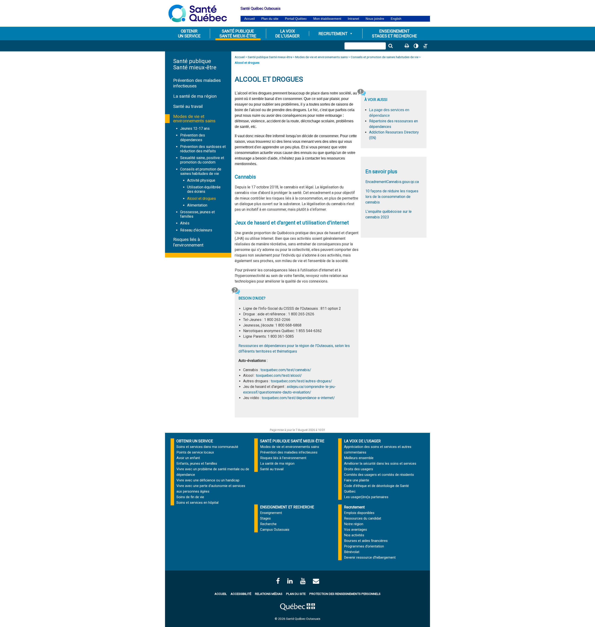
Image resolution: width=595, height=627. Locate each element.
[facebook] (278, 581)
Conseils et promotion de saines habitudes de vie (200, 171)
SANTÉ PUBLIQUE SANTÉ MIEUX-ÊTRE (292, 441)
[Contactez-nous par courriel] (316, 581)
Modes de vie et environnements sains (194, 118)
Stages (265, 518)
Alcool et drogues (201, 198)
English (396, 18)
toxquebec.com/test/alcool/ (279, 375)
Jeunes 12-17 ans (195, 128)
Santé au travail (188, 106)
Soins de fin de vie (190, 497)
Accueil (249, 18)
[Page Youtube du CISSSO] (302, 581)
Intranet (353, 18)
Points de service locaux (195, 452)
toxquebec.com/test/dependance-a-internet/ (298, 398)
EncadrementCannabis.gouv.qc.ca (392, 182)
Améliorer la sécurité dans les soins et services (380, 463)
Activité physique (201, 180)
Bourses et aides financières (366, 541)
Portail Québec (296, 18)
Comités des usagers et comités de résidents (379, 475)
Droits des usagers (358, 469)
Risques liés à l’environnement (188, 242)
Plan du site (269, 18)
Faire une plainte (356, 480)
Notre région (353, 524)
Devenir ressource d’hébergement (370, 557)
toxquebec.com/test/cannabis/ (286, 370)
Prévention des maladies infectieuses (288, 452)
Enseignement (271, 513)
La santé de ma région (195, 96)
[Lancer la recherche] (390, 45)
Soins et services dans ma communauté (207, 447)
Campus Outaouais (274, 529)
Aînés (184, 223)
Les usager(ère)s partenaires (366, 497)
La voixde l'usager (287, 33)
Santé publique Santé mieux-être (194, 64)
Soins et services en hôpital (197, 502)
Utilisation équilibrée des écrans (204, 189)
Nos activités (354, 535)
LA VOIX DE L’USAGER (362, 441)
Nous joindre (375, 18)
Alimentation (197, 205)
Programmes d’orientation (364, 546)
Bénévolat (351, 552)
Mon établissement (327, 18)
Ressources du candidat (362, 518)
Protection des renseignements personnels (344, 594)
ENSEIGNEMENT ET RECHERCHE (287, 507)
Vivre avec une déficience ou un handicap (207, 480)
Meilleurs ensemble (359, 458)
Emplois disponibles (359, 513)
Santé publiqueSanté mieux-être (237, 33)
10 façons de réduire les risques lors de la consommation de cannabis (391, 196)
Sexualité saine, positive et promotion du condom (202, 160)
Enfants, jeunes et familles (196, 463)
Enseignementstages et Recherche (394, 33)
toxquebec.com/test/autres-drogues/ (301, 381)
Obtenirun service (189, 33)
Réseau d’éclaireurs (196, 230)
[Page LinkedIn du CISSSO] (290, 581)
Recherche (268, 524)
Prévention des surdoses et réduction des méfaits (203, 148)
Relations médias (268, 594)
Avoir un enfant (188, 458)
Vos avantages (355, 529)
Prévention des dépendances (192, 137)
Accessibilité (241, 594)
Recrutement (333, 33)
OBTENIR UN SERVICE (194, 441)
